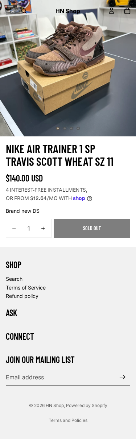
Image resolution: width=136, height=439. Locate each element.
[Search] (24, 11)
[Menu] (8, 11)
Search (14, 279)
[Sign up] (122, 377)
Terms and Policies (68, 420)
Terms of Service (26, 287)
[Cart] (127, 11)
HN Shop (55, 405)
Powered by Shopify (86, 405)
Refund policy (22, 296)
